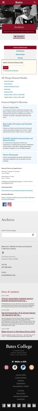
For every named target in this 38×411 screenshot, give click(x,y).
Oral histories (8, 83)
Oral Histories (20, 51)
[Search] (33, 235)
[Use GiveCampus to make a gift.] (31, 367)
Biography (7, 89)
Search (35, 2)
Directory (21, 380)
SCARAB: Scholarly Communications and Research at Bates (18, 139)
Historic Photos (20, 54)
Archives (19, 27)
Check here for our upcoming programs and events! (17, 190)
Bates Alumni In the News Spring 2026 (18, 331)
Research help (8, 92)
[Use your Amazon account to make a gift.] (14, 367)
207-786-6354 (6, 267)
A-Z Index (21, 390)
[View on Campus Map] (3, 252)
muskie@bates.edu (8, 275)
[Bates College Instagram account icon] (24, 405)
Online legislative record (11, 86)
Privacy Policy (20, 393)
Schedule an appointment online (11, 181)
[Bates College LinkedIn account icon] (34, 405)
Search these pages (9, 230)
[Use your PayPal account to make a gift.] (23, 367)
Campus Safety (21, 375)
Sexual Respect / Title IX (21, 386)
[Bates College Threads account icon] (14, 405)
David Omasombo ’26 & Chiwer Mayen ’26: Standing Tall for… (18, 314)
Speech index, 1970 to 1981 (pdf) (14, 97)
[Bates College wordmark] (19, 2)
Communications (20, 378)
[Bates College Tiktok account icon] (19, 405)
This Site (20, 58)
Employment (21, 383)
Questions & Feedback (20, 396)
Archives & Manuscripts (20, 47)
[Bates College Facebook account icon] (4, 405)
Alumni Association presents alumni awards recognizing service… (17, 299)
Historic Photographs (10, 155)
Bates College (19, 346)
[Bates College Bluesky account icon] (9, 405)
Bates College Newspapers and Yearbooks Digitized (17, 125)
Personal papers (9, 81)
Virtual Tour (21, 399)
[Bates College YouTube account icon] (29, 405)
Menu (3, 2)
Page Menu (20, 36)
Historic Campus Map (10, 107)
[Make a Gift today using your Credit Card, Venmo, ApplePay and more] (6, 367)
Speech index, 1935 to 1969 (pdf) (14, 94)
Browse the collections (11, 70)
